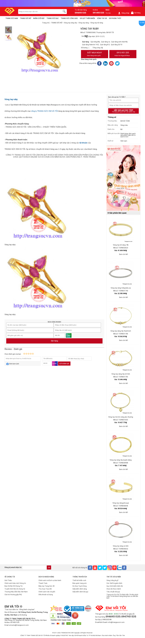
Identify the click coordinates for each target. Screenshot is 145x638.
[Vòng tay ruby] (8, 29)
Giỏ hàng (136, 13)
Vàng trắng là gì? (112, 580)
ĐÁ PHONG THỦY (115, 18)
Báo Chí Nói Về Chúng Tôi (13, 586)
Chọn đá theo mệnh (113, 589)
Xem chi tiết (123, 254)
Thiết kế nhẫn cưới (79, 580)
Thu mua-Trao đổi (45, 589)
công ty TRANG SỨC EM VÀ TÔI (44, 111)
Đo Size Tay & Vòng (79, 586)
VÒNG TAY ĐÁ (102, 18)
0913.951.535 (122, 53)
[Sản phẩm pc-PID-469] (123, 178)
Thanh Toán (43, 583)
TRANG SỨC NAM (11, 18)
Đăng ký (25, 105)
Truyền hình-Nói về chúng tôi (15, 589)
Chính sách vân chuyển (47, 592)
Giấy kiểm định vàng (79, 589)
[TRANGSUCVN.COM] (10, 14)
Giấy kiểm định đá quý (80, 592)
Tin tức (108, 13)
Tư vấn (141, 22)
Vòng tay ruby (11, 99)
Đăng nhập (125, 13)
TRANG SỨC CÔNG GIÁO (69, 18)
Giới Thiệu (8, 580)
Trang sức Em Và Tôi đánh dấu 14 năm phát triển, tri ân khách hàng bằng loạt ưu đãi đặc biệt (122, 596)
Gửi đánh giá (64, 364)
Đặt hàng (54, 341)
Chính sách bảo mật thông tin (15, 583)
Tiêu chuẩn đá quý (113, 592)
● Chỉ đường (22, 615)
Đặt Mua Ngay (94, 53)
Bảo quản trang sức (79, 583)
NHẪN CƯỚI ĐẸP (39, 18)
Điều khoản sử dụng (46, 594)
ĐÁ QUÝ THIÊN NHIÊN (87, 18)
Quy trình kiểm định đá (114, 586)
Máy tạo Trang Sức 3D (47, 586)
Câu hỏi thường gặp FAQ (13, 594)
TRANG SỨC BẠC (53, 18)
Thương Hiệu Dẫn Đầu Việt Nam (16, 592)
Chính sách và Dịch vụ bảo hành (50, 580)
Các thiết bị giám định (114, 583)
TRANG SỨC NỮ (25, 18)
